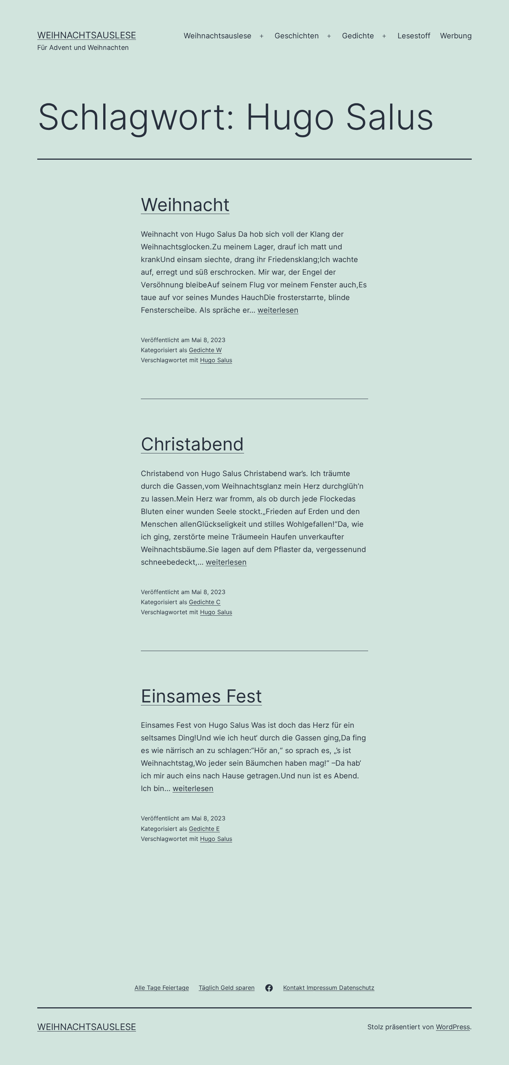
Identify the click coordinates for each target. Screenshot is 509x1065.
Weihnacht (185, 205)
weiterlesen (277, 310)
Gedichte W (205, 350)
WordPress (453, 1027)
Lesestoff (414, 35)
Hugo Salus (216, 360)
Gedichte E (204, 828)
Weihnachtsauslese (86, 35)
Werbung (456, 35)
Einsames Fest (201, 696)
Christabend (192, 444)
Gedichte (358, 35)
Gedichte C (205, 602)
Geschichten (297, 35)
